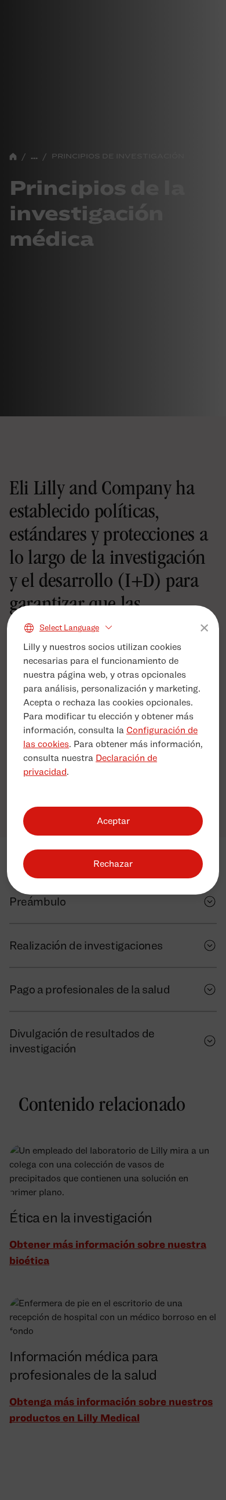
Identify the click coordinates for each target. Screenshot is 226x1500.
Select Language (69, 627)
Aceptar (113, 820)
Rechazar (113, 863)
